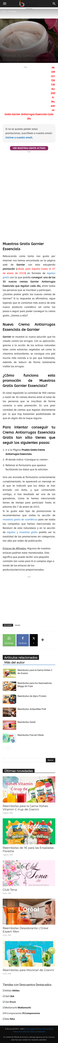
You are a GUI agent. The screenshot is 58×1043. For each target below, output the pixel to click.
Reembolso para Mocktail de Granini (28, 970)
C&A (12, 996)
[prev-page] (4, 748)
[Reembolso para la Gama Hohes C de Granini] (9, 673)
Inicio (3, 11)
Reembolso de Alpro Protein (32, 696)
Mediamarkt (24, 1007)
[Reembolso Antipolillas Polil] (9, 712)
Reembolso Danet (27, 722)
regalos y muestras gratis (22, 532)
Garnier (17, 625)
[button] (4, 3)
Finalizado (12, 11)
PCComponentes (31, 1013)
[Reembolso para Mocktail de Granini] (29, 953)
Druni (13, 1001)
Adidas (16, 990)
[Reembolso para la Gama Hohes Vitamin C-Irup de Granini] (29, 789)
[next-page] (8, 748)
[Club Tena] (29, 873)
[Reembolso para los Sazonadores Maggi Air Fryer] (9, 686)
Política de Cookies (20, 1031)
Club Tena (10, 889)
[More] (43, 640)
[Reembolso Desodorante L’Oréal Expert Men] (29, 912)
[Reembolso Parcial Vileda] (9, 738)
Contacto (32, 1031)
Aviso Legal (30, 1029)
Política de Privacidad (44, 1029)
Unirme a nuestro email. (19, 137)
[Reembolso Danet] (9, 725)
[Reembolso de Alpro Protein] (9, 699)
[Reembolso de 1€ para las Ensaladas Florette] (29, 831)
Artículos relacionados (20, 657)
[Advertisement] (25, 87)
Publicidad (41, 1031)
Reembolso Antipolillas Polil (32, 709)
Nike (12, 1018)
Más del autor (14, 662)
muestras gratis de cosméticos (20, 519)
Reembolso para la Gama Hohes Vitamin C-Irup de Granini (25, 807)
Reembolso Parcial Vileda (31, 735)
